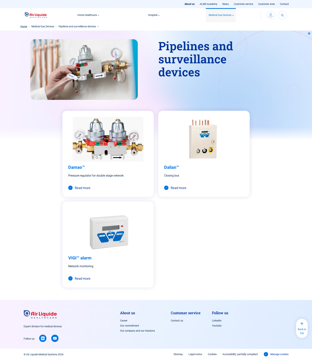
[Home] (36, 15)
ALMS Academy (208, 4)
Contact (284, 4)
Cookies (212, 354)
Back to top (302, 331)
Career (123, 320)
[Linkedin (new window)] (42, 338)
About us (190, 4)
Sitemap (178, 354)
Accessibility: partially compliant (240, 354)
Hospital (152, 15)
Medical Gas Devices (220, 15)
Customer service (243, 4)
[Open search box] (282, 15)
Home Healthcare (87, 15)
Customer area (266, 4)
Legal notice (195, 354)
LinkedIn (217, 320)
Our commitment (129, 325)
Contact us (177, 320)
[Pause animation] (309, 33)
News (225, 4)
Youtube (216, 325)
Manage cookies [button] (279, 354)
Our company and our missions (137, 330)
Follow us (220, 312)
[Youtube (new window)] (54, 338)
